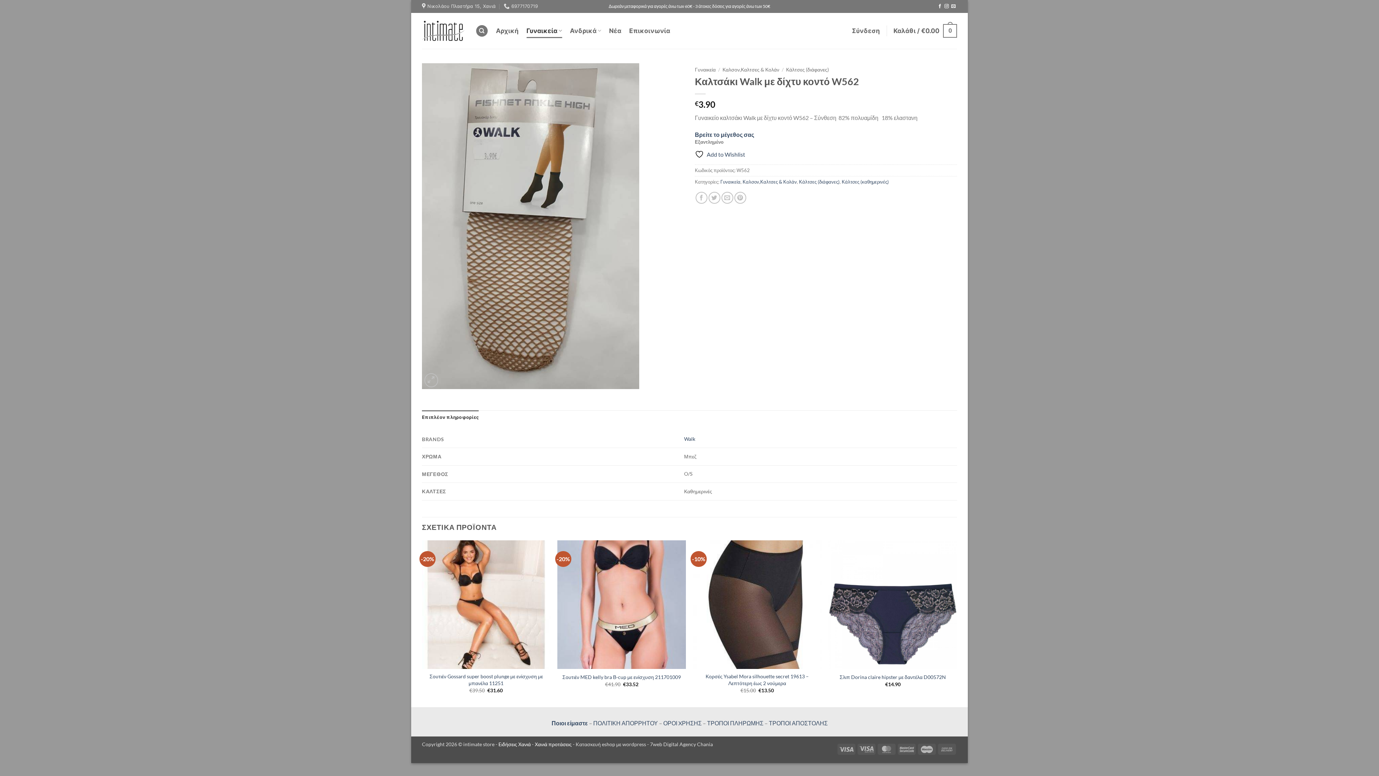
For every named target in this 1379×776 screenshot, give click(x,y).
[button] (866, 30)
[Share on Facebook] (701, 198)
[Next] (956, 623)
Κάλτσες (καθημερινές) (865, 182)
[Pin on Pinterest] (740, 198)
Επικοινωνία (649, 30)
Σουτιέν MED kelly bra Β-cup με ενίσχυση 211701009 (621, 677)
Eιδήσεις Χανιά (515, 744)
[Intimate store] (443, 30)
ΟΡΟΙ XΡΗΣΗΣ (682, 723)
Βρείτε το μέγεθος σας (724, 134)
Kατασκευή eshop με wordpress (611, 744)
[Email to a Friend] (727, 198)
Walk (689, 439)
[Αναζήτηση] (482, 31)
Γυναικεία (541, 30)
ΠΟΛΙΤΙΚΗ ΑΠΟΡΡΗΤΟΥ (625, 723)
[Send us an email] (953, 6)
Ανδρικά (583, 30)
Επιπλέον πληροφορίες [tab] (450, 417)
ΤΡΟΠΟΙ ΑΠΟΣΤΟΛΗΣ (798, 723)
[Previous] (422, 623)
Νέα (615, 30)
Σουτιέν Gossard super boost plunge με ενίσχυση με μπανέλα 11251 (486, 679)
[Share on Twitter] (714, 198)
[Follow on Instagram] (946, 6)
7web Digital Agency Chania (681, 744)
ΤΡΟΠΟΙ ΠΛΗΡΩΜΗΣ (735, 723)
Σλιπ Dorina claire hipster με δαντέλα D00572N (893, 677)
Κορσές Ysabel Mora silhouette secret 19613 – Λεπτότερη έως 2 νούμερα (757, 679)
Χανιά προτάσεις (554, 744)
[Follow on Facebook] (940, 6)
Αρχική (507, 30)
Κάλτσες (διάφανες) (807, 70)
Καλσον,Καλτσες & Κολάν (751, 70)
